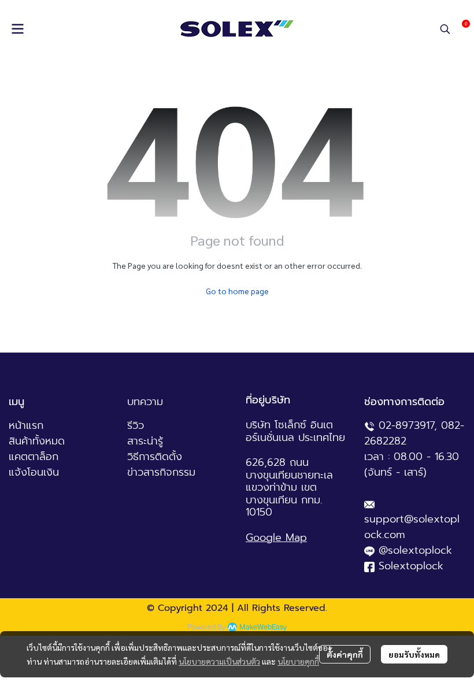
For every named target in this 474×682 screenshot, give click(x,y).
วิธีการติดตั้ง (154, 457)
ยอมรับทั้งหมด (414, 654)
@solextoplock (415, 550)
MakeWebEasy (263, 627)
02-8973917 (406, 425)
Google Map (276, 537)
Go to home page (237, 291)
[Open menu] (17, 28)
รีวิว (135, 425)
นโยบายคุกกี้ (298, 661)
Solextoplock (411, 566)
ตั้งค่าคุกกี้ (345, 654)
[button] (445, 29)
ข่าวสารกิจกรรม (161, 472)
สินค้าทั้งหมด (37, 441)
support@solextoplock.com (412, 527)
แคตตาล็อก (33, 457)
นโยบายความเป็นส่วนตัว (219, 661)
